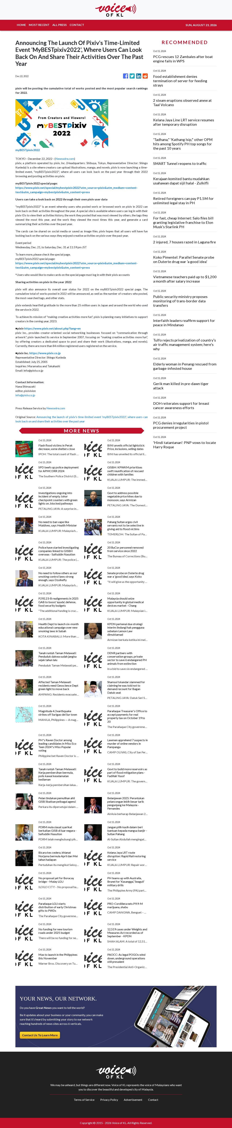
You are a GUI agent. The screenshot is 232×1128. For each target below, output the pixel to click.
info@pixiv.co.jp (25, 395)
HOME (21, 24)
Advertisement (133, 1099)
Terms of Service (84, 1099)
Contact (153, 1099)
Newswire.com (64, 158)
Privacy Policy (109, 1099)
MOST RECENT (39, 24)
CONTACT (77, 24)
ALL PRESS (59, 24)
